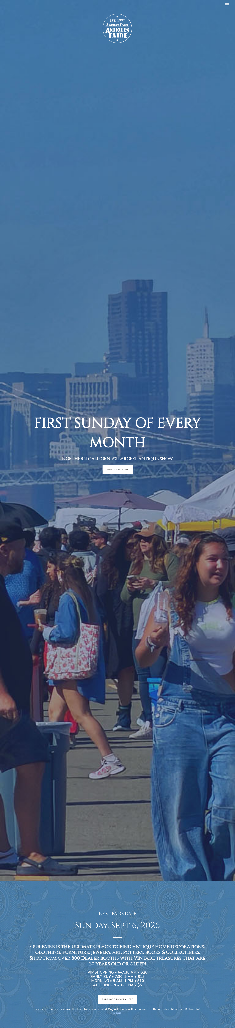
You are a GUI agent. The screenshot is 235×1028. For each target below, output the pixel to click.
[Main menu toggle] (227, 4)
